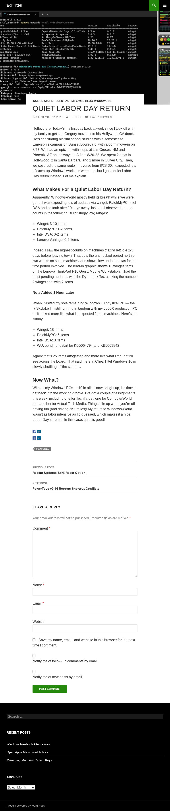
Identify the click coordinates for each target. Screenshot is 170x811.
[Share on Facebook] (34, 438)
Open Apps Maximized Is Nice (27, 752)
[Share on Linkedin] (39, 438)
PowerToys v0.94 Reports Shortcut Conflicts (66, 486)
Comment (41, 528)
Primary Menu (164, 5)
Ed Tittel (14, 5)
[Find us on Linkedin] (39, 431)
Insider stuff (42, 101)
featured (42, 449)
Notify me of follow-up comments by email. (66, 661)
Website (39, 622)
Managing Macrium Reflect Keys (29, 760)
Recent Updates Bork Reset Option (59, 470)
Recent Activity (65, 101)
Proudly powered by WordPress (26, 805)
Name (38, 585)
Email (38, 603)
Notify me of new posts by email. (58, 677)
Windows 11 (102, 101)
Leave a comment (101, 117)
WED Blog (85, 101)
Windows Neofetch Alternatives (28, 744)
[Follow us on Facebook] (34, 431)
